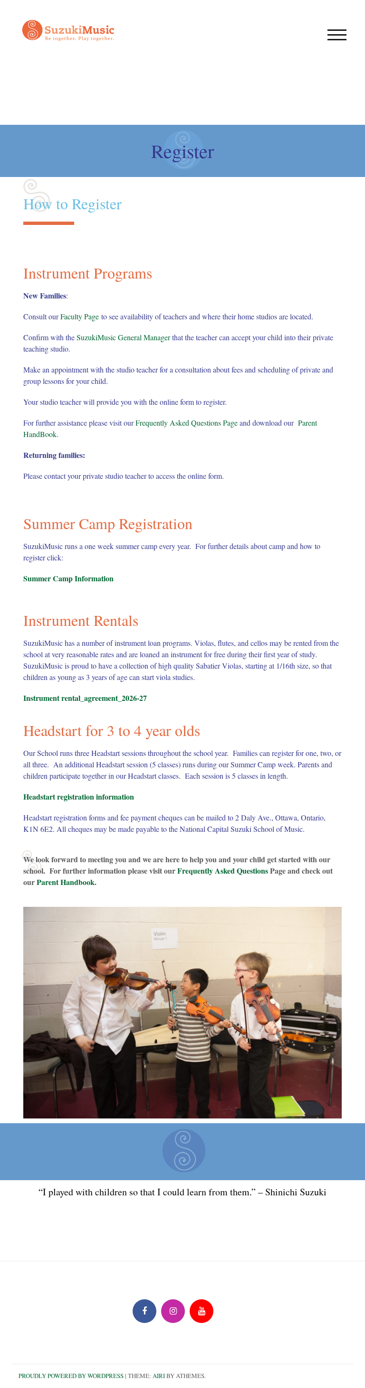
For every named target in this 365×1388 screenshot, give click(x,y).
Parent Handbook (66, 881)
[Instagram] (173, 1311)
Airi (159, 1375)
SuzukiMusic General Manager (123, 337)
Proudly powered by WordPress (71, 1375)
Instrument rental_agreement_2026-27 (85, 697)
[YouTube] (201, 1311)
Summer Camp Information (68, 578)
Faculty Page (79, 316)
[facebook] (144, 1311)
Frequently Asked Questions (222, 870)
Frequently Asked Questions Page (186, 423)
